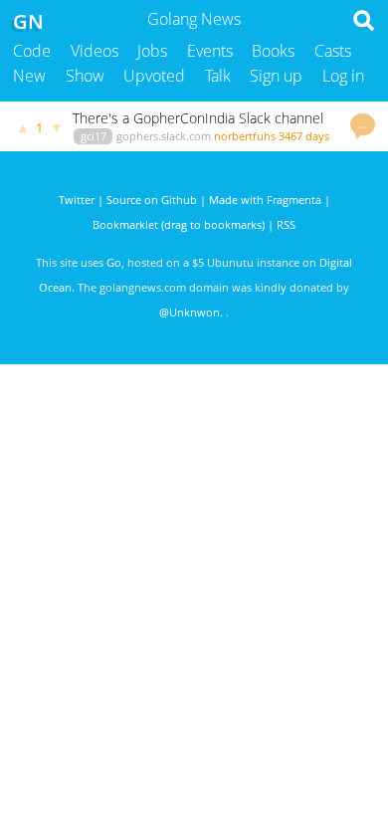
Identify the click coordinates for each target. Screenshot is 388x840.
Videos (94, 51)
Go (113, 262)
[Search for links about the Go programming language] (367, 26)
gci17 (93, 135)
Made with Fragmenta (265, 199)
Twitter (77, 199)
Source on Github (151, 199)
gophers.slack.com (163, 135)
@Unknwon (189, 312)
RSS (286, 224)
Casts (332, 51)
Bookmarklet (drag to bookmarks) (179, 224)
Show (85, 76)
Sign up (276, 76)
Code (32, 51)
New (29, 76)
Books (273, 51)
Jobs (152, 51)
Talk (218, 76)
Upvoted (154, 76)
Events (210, 51)
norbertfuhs (245, 135)
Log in (343, 76)
